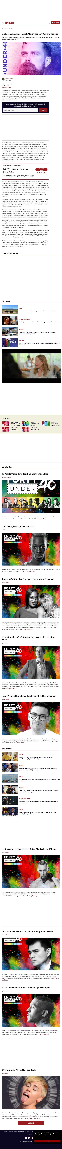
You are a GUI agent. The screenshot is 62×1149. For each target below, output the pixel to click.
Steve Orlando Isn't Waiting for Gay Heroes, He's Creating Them (28, 638)
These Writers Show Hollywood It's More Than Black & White (15, 424)
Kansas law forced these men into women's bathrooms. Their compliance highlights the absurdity (36, 758)
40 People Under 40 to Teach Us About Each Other (25, 473)
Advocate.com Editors (7, 477)
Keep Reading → (42, 519)
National (21, 329)
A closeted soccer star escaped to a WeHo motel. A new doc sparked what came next (38, 802)
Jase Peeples (5, 643)
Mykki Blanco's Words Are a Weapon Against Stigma (26, 987)
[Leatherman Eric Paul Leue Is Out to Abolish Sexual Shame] (31, 871)
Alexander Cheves (6, 852)
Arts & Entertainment (24, 319)
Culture (21, 809)
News (20, 308)
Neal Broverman (10, 78)
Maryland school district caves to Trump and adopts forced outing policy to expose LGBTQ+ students (38, 769)
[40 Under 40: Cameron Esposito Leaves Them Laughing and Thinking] (5, 429)
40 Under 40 (9, 29)
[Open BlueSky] (29, 1138)
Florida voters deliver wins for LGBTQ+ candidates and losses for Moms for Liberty (39, 344)
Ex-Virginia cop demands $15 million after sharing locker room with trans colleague (39, 780)
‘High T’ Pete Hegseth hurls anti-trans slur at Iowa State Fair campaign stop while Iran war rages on (38, 791)
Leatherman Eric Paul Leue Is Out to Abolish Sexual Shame (29, 849)
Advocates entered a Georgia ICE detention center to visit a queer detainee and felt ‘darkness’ (37, 333)
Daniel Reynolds (6, 582)
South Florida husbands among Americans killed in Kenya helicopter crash (40, 311)
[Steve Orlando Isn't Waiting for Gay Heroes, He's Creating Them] (31, 662)
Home (3, 29)
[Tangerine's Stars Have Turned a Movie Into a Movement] (31, 601)
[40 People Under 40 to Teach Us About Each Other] (31, 496)
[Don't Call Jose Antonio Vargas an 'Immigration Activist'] (31, 954)
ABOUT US (11, 1132)
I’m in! (43, 110)
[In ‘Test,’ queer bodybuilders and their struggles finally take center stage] (10, 320)
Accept (47, 1141)
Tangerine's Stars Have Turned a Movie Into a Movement (28, 579)
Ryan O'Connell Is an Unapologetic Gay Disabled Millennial (29, 695)
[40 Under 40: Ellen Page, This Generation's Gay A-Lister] (25, 429)
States (21, 776)
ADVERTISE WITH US (29, 1132)
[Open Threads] (32, 1138)
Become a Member (41, 169)
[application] (31, 366)
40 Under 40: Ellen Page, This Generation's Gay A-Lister (35, 430)
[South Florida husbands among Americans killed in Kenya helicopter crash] (10, 309)
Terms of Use (49, 1135)
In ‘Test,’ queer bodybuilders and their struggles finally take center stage (39, 322)
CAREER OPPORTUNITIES (19, 1132)
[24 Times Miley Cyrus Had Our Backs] (31, 1092)
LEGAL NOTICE (31, 1134)
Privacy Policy (38, 1135)
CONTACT (5, 1132)
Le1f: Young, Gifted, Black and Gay (18, 526)
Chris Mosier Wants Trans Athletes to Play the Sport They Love (55, 425)
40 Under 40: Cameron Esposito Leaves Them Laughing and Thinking (15, 431)
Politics (21, 754)
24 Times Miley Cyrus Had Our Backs (19, 1069)
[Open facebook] (26, 1138)
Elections (21, 340)
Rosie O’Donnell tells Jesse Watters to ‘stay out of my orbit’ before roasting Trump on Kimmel (38, 813)
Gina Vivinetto (5, 1073)
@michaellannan (6, 87)
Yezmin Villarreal (6, 699)
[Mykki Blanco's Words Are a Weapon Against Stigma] (31, 1010)
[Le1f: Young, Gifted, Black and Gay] (31, 549)
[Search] (49, 23)
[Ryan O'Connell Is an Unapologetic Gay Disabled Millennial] (31, 718)
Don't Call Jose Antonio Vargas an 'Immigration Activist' (28, 931)
